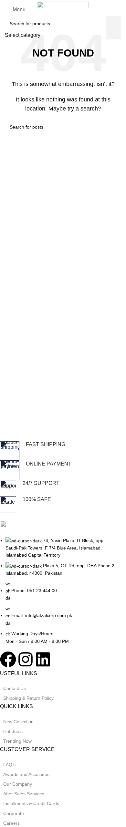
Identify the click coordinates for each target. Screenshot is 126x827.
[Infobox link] (58, 451)
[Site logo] (63, 9)
